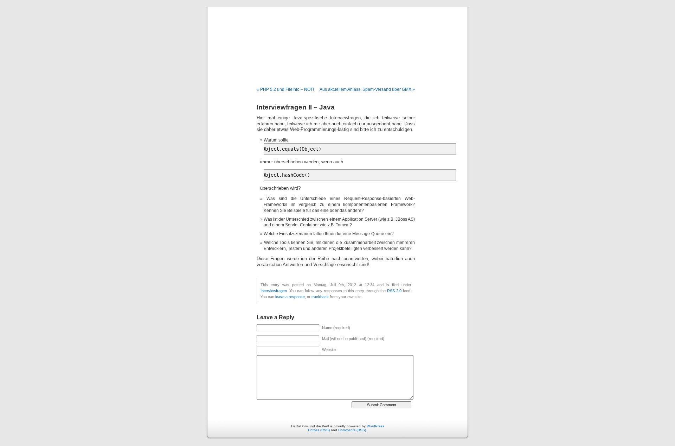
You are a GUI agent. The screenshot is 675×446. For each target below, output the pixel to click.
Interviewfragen (274, 291)
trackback (320, 297)
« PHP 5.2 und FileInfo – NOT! (285, 89)
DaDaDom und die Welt (337, 39)
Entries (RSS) (319, 430)
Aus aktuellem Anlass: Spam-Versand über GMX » (367, 89)
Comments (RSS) (352, 430)
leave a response (290, 297)
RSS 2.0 (394, 291)
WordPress (375, 426)
